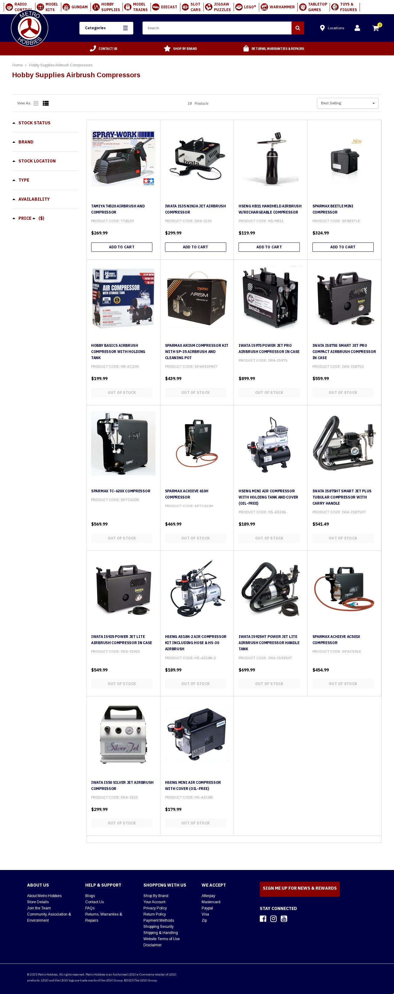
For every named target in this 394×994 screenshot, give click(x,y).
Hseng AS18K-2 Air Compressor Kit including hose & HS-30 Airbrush (196, 642)
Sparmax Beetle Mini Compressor (332, 209)
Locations (336, 28)
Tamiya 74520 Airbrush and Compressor (118, 209)
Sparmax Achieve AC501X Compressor (336, 639)
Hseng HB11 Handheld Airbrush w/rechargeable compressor (270, 209)
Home (17, 65)
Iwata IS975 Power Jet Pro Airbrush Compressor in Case (269, 348)
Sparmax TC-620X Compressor (120, 491)
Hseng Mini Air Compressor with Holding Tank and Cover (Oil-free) (268, 497)
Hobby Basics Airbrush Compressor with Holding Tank (118, 351)
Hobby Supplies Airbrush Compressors (60, 65)
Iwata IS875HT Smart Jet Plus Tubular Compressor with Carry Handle (342, 497)
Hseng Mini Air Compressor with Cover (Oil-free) (193, 785)
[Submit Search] (297, 28)
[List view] (46, 103)
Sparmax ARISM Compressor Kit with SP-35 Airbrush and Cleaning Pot (197, 351)
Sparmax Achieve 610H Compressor (186, 494)
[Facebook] (263, 918)
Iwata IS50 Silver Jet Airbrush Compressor (122, 785)
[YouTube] (284, 918)
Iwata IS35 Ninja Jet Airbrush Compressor (195, 209)
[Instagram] (273, 918)
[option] (104, 48)
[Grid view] (37, 103)
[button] (106, 28)
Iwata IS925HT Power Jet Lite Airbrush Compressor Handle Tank (269, 642)
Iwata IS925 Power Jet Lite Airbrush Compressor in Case (121, 639)
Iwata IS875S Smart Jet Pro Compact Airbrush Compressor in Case (344, 351)
